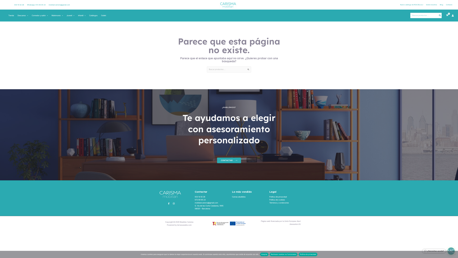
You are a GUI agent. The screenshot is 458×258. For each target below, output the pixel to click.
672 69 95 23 (200, 200)
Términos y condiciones (279, 203)
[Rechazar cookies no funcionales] (455, 254)
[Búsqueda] (440, 15)
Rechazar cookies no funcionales (283, 254)
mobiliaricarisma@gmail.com (59, 5)
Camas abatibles (239, 197)
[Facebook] (5, 5)
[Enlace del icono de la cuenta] (453, 15)
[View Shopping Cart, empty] (447, 15)
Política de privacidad (278, 197)
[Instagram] (9, 5)
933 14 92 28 (19, 5)
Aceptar (264, 254)
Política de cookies (277, 200)
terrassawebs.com (184, 225)
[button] (27, 16)
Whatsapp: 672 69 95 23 (36, 5)
